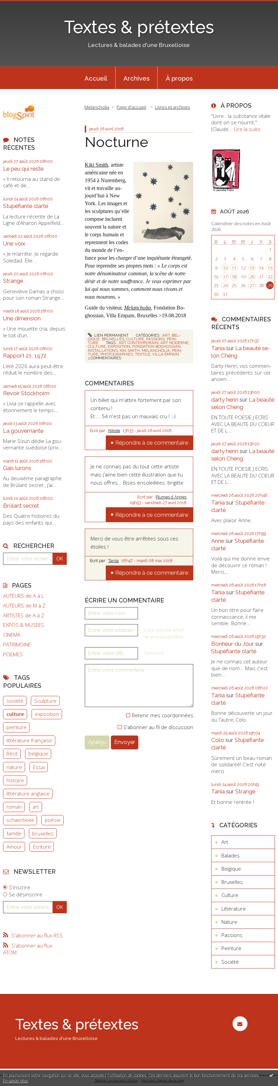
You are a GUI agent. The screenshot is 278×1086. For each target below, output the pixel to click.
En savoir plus (15, 1081)
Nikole (114, 430)
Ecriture (42, 846)
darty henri (224, 399)
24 (225, 285)
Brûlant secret (21, 505)
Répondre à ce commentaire (151, 442)
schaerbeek (20, 819)
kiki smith (130, 350)
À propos (179, 78)
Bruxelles (113, 339)
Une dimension (22, 318)
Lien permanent (110, 335)
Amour (14, 846)
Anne (217, 540)
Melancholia (96, 107)
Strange (13, 280)
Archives (136, 78)
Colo (217, 740)
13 (252, 268)
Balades (230, 855)
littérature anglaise (27, 793)
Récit (12, 753)
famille (13, 833)
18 (234, 277)
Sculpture (45, 700)
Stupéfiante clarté (25, 206)
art (36, 806)
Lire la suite (247, 129)
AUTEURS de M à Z (24, 605)
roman (14, 806)
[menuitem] (96, 78)
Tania (113, 560)
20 (252, 277)
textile (142, 354)
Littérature (233, 908)
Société (230, 961)
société (14, 700)
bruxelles (43, 833)
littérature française (29, 740)
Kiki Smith (96, 165)
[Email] (240, 1023)
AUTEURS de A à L (23, 596)
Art (166, 335)
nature (14, 767)
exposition (47, 713)
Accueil (95, 78)
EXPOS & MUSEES (23, 625)
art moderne (174, 342)
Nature (229, 921)
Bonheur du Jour (232, 643)
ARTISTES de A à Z (23, 615)
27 (252, 285)
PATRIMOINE (17, 644)
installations (103, 350)
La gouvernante (23, 430)
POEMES (13, 654)
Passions (155, 339)
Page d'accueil (131, 107)
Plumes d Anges (171, 497)
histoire (15, 780)
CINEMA (11, 635)
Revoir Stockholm (26, 393)
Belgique (231, 868)
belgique (38, 753)
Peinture (231, 948)
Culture (135, 339)
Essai (39, 767)
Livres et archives (172, 107)
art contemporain (138, 342)
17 (225, 277)
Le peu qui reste (23, 168)
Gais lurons (17, 468)
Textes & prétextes (139, 27)
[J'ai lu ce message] (271, 1075)
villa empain (165, 354)
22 (269, 277)
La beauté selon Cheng (242, 403)
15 (269, 268)
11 (234, 268)
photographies (116, 354)
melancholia (156, 350)
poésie (53, 819)
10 (225, 268)
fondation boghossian (156, 346)
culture (15, 713)
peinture (16, 727)
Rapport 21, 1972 (24, 355)
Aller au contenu (22, 5)
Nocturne (116, 141)
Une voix (14, 243)
